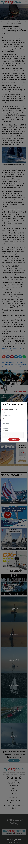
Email (3, 412)
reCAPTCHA (5, 431)
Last (3, 426)
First (3, 420)
